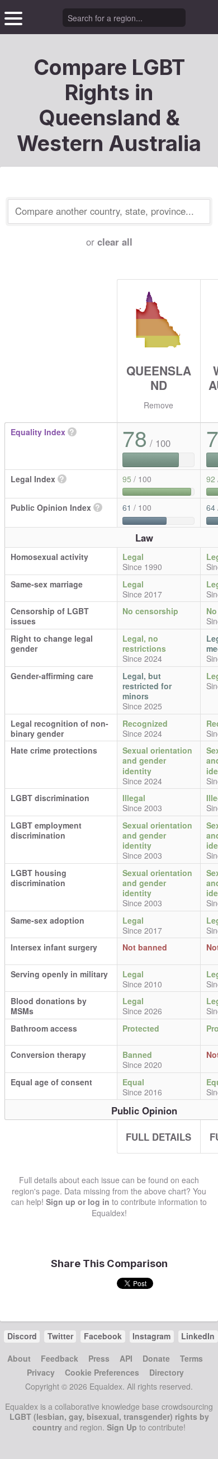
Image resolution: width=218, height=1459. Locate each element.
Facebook (103, 1336)
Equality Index (38, 431)
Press (99, 1358)
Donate (156, 1358)
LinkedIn (198, 1336)
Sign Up (122, 1427)
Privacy (41, 1372)
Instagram (151, 1336)
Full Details (158, 1136)
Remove (158, 405)
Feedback (59, 1358)
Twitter (60, 1336)
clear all (114, 241)
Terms (191, 1358)
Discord (22, 1336)
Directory (166, 1372)
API (126, 1358)
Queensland (158, 377)
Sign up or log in (78, 1201)
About (19, 1358)
